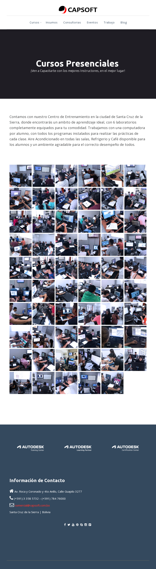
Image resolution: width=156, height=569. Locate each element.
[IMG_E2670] (67, 360)
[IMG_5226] (67, 383)
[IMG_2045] (44, 245)
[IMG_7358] (21, 383)
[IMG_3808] (135, 176)
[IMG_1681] (21, 268)
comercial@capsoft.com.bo (32, 505)
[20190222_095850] (89, 314)
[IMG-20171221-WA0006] (21, 360)
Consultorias (72, 22)
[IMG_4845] (112, 383)
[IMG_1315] (21, 291)
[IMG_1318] (135, 268)
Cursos (34, 22)
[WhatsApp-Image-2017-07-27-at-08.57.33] (112, 337)
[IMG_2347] (21, 245)
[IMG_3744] (44, 199)
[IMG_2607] (67, 222)
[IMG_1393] (112, 268)
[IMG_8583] (135, 360)
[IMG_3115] (21, 222)
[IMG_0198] (21, 314)
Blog (123, 22)
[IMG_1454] (89, 268)
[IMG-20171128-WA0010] (44, 360)
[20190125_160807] (135, 314)
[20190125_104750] (21, 337)
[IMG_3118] (135, 199)
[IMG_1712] (135, 245)
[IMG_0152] (44, 314)
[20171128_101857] (67, 337)
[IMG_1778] (112, 245)
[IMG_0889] (67, 291)
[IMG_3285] (89, 199)
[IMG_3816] (112, 176)
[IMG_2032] (67, 245)
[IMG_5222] (89, 383)
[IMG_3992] (67, 176)
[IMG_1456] (67, 268)
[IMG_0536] (89, 291)
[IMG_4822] (21, 176)
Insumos (52, 22)
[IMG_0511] (112, 291)
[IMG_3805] (21, 199)
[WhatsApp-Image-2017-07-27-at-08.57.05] (135, 337)
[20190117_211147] (44, 337)
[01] (89, 337)
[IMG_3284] (112, 199)
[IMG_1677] (44, 268)
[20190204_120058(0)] (112, 314)
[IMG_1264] (44, 291)
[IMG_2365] (135, 222)
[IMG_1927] (89, 245)
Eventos (92, 22)
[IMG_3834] (89, 176)
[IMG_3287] (67, 199)
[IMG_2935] (44, 222)
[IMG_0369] (135, 291)
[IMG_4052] (44, 176)
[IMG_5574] (44, 383)
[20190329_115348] (67, 314)
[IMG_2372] (112, 222)
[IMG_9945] (112, 360)
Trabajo (109, 22)
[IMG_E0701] (89, 360)
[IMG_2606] (89, 222)
